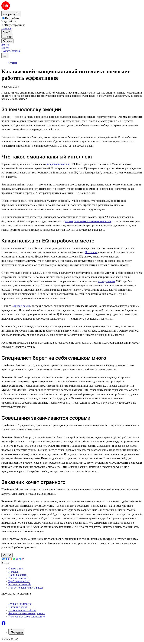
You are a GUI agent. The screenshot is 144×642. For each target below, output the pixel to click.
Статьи (12, 62)
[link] (7, 36)
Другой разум (21, 305)
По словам (91, 252)
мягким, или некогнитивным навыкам (88, 221)
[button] (5, 44)
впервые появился (58, 164)
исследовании (106, 281)
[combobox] (16, 632)
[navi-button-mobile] (4, 55)
